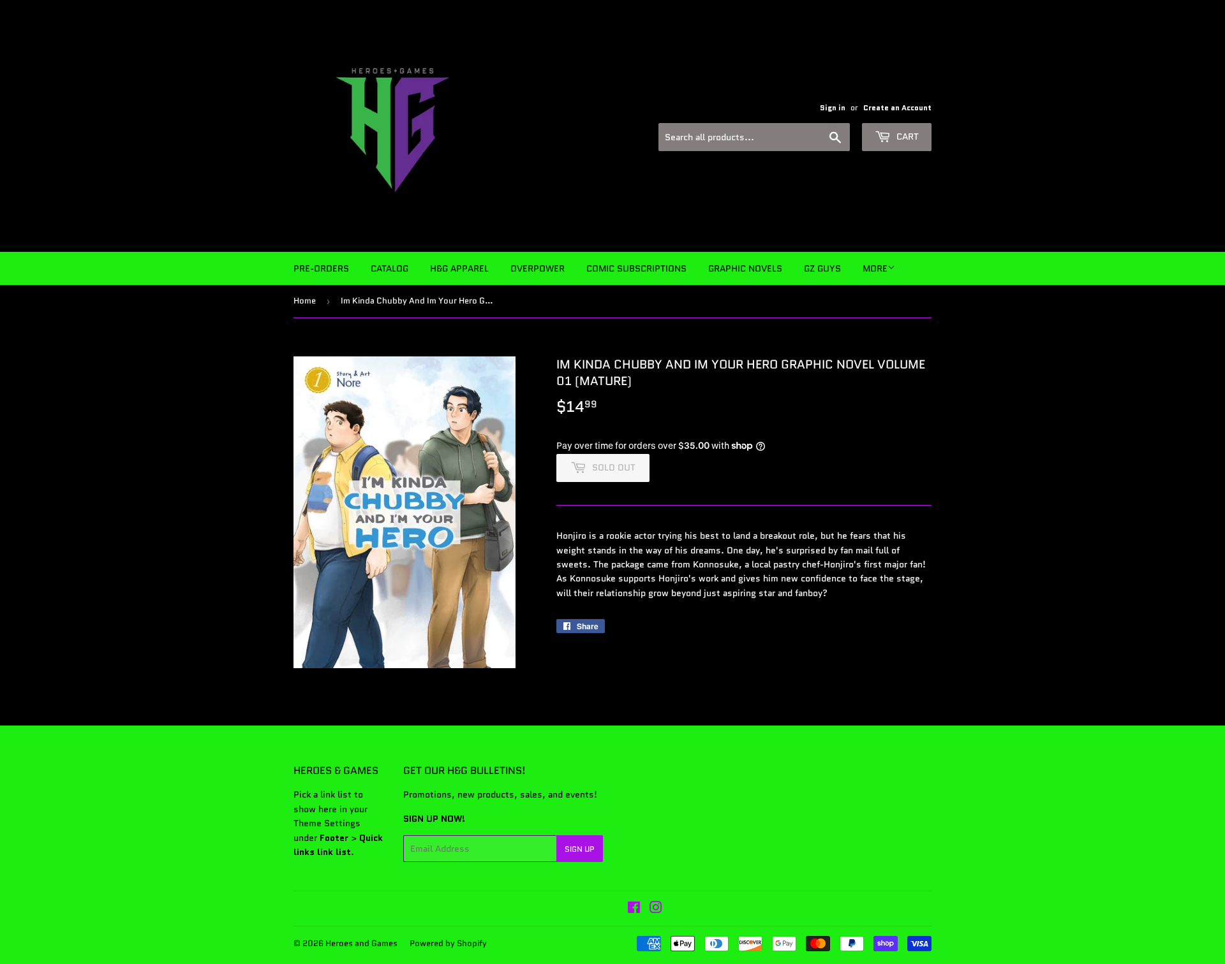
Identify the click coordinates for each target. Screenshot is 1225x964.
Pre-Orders (321, 268)
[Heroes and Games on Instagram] (656, 909)
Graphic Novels (745, 268)
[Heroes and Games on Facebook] (634, 909)
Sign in (832, 107)
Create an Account (897, 107)
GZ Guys (822, 268)
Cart (906, 136)
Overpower (537, 268)
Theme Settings (326, 823)
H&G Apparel (459, 268)
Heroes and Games (361, 943)
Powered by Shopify (448, 943)
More (875, 268)
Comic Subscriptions (636, 268)
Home (304, 301)
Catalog (389, 268)
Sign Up (580, 849)
